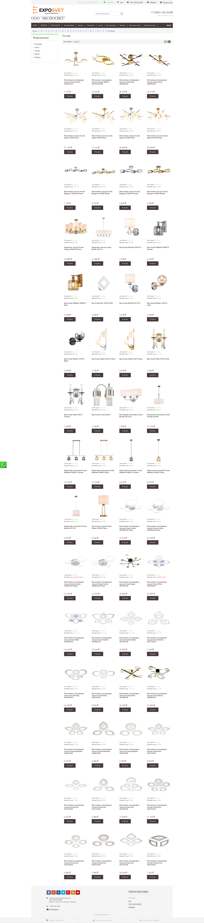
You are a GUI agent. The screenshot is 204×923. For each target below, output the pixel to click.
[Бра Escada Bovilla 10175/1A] (131, 283)
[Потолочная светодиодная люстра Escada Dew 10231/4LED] (131, 841)
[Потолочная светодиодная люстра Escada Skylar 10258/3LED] (76, 60)
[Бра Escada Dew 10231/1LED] (103, 283)
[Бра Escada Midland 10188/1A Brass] (76, 283)
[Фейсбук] (58, 892)
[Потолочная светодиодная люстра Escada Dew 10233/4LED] (76, 841)
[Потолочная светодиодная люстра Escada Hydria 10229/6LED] (103, 618)
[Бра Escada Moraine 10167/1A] (131, 227)
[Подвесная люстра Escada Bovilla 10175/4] (103, 227)
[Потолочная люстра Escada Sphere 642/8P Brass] (103, 116)
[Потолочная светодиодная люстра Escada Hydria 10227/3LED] (159, 618)
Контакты (37, 57)
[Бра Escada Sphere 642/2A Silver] (103, 339)
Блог (130, 901)
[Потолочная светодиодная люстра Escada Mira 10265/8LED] (159, 562)
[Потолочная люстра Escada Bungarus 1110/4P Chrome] (131, 171)
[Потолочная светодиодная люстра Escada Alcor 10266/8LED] (131, 60)
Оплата (37, 47)
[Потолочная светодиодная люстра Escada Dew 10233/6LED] (131, 785)
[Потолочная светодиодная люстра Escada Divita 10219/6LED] (131, 673)
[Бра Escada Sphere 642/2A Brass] (131, 339)
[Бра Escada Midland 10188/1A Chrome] (159, 227)
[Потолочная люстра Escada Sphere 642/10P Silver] (131, 116)
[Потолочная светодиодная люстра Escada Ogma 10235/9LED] (131, 562)
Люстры (80, 25)
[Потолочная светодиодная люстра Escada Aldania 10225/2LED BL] (103, 60)
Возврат (37, 54)
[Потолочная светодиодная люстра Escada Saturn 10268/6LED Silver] (159, 506)
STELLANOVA (55, 25)
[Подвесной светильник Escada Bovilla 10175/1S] (76, 506)
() (56, 920)
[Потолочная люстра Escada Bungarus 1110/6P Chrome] (76, 171)
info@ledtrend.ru (54, 909)
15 (73, 41)
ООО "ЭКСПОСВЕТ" (135, 904)
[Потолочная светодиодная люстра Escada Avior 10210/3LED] (159, 841)
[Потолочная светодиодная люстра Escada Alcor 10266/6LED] (159, 60)
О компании (38, 44)
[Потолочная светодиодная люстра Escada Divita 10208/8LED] (159, 673)
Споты (100, 25)
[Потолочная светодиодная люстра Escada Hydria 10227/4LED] (131, 618)
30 (75, 41)
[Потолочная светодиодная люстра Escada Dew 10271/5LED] (159, 729)
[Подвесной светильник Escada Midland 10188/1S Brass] (159, 450)
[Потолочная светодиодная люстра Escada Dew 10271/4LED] (76, 785)
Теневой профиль (69, 25)
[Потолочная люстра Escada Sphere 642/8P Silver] (76, 116)
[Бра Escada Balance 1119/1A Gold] (159, 283)
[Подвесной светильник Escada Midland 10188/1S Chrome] (131, 450)
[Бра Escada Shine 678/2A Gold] (159, 339)
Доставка (37, 50)
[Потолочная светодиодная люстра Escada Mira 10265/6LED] (76, 618)
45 (77, 41)
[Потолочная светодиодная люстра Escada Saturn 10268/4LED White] (76, 562)
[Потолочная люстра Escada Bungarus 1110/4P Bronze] (159, 171)
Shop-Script (132, 898)
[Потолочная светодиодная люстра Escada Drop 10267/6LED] (76, 673)
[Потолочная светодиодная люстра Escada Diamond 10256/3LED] (131, 729)
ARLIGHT (44, 25)
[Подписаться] (73, 892)
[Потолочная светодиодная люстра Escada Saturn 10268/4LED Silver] (103, 562)
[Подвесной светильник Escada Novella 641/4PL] (159, 395)
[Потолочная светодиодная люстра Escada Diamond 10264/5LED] (76, 729)
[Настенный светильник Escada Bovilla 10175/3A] (131, 395)
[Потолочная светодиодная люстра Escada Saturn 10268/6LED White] (131, 506)
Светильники (91, 25)
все (79, 41)
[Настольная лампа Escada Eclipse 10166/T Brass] (103, 506)
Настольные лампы (134, 25)
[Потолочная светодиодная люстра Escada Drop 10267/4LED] (103, 673)
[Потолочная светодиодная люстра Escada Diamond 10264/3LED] (103, 729)
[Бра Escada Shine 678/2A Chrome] (76, 395)
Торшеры (122, 25)
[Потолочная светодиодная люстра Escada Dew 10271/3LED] (103, 785)
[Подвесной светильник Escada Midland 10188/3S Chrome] (76, 450)
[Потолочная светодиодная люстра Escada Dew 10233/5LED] (159, 785)
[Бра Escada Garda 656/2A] (103, 395)
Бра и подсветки (111, 25)
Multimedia (132, 907)
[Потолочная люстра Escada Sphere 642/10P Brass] (159, 116)
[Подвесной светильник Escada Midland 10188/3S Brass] (103, 450)
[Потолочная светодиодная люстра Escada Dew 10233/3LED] (103, 841)
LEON (35, 25)
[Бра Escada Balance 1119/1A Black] (76, 339)
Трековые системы (149, 25)
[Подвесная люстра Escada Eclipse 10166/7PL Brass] (76, 227)
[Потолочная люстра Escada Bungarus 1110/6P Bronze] (103, 171)
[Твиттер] (63, 892)
